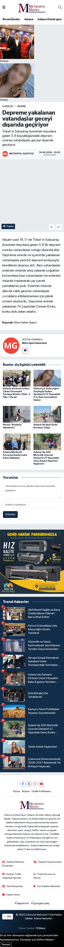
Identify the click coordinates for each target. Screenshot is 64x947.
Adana (28, 19)
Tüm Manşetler (14, 886)
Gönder (10, 514)
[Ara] (60, 7)
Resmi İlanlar (11, 19)
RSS (9, 916)
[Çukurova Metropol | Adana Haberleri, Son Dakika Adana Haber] (32, 7)
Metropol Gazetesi (34, 343)
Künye (16, 791)
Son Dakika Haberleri (48, 886)
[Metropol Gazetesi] (11, 345)
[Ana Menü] (3, 7)
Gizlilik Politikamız (41, 791)
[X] (29, 784)
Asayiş (21, 106)
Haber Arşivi (13, 894)
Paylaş (10, 226)
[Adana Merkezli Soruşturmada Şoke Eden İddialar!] (17, 441)
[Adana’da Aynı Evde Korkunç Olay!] (47, 414)
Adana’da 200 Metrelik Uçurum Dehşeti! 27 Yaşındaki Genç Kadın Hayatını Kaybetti (46, 458)
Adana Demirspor (49, 19)
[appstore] (22, 904)
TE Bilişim (40, 928)
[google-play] (40, 904)
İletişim (26, 791)
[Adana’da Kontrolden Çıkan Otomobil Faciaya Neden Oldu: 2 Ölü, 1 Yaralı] (17, 378)
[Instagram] (35, 784)
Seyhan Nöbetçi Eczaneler (13, 864)
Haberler (7, 106)
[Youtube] (41, 784)
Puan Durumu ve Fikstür (44, 876)
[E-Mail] (25, 350)
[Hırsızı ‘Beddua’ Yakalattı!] (17, 414)
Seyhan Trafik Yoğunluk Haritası (11, 876)
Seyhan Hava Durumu (50, 862)
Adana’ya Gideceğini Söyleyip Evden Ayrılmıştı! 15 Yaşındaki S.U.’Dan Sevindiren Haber (46, 394)
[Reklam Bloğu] (32, 561)
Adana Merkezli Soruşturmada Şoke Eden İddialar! (15, 455)
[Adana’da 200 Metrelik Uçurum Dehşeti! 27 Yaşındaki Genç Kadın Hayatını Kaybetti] (47, 441)
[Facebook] (23, 784)
